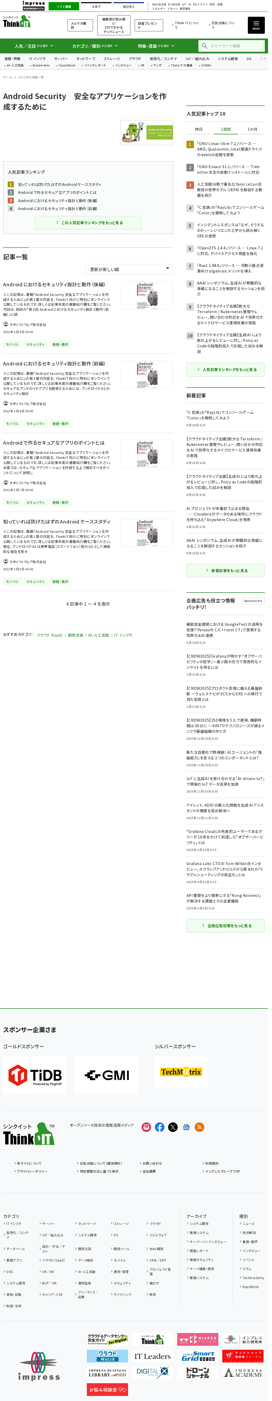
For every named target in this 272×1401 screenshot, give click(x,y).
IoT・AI (186, 4)
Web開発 (156, 1248)
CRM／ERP (158, 1260)
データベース (15, 1248)
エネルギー (158, 8)
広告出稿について (223, 25)
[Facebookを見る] (159, 1127)
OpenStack (67, 65)
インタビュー (123, 65)
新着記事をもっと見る (229, 570)
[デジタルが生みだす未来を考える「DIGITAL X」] (152, 1375)
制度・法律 (13, 1306)
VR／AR (48, 1271)
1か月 (253, 129)
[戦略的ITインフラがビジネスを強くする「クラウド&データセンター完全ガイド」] (107, 1341)
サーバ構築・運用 (202, 1268)
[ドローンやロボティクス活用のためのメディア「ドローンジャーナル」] (197, 1375)
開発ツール (122, 1248)
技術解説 (249, 1232)
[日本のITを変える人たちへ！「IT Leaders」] (152, 1358)
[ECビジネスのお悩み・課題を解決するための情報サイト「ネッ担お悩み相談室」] (107, 1392)
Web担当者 (159, 4)
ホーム (7, 77)
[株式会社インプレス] (39, 1366)
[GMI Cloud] (107, 1075)
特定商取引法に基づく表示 (99, 1171)
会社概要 (149, 1171)
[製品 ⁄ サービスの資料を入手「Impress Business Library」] (107, 1375)
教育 (153, 1294)
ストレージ (112, 58)
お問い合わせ (152, 1163)
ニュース (248, 1223)
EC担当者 (174, 4)
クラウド (135, 58)
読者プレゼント (147, 25)
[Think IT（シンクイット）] (28, 1141)
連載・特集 (13, 58)
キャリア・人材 (52, 1294)
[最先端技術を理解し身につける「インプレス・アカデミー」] (243, 1375)
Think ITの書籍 (182, 65)
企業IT (96, 6)
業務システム (199, 1232)
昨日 (199, 129)
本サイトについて (29, 1163)
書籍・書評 (250, 1241)
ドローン (172, 8)
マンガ (157, 65)
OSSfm (206, 65)
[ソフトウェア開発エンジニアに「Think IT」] (152, 1341)
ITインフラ (37, 58)
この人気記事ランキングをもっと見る (92, 222)
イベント (248, 1259)
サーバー (61, 58)
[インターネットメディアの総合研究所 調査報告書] (243, 1341)
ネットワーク (85, 58)
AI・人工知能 (15, 65)
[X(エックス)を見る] (173, 1127)
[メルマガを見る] (146, 1127)
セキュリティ (122, 1283)
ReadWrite (251, 1286)
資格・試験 (13, 1294)
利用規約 (212, 1163)
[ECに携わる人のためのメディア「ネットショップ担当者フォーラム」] (243, 1358)
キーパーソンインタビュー (208, 1241)
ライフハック (122, 1294)
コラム (247, 1268)
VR (142, 65)
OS (249, 58)
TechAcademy (253, 1277)
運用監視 (84, 1283)
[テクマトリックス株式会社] (181, 1072)
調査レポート (199, 1250)
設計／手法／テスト (53, 1248)
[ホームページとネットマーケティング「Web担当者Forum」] (197, 1341)
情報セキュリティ (201, 1259)
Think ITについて (186, 25)
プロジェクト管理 (160, 1271)
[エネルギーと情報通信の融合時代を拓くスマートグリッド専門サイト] (197, 1358)
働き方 (154, 1283)
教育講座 (185, 8)
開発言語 (75, 635)
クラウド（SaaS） (50, 635)
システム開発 (228, 58)
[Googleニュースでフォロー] (186, 1127)
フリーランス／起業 (88, 1294)
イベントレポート (95, 65)
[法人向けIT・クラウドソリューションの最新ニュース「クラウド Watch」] (107, 1358)
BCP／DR (49, 1283)
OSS (9, 1271)
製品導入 (129, 6)
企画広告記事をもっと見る (230, 925)
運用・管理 (121, 1271)
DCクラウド (200, 4)
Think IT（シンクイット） (28, 21)
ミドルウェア (158, 1235)
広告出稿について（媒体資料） (101, 1163)
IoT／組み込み (197, 58)
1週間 (226, 129)
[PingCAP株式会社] (35, 1075)
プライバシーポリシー (32, 1171)
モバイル (120, 1260)
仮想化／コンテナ (163, 58)
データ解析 (86, 1260)
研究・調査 (216, 4)
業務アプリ (14, 1260)
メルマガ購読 (78, 25)
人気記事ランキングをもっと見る (230, 369)
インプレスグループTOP (222, 1171)
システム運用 (15, 1283)
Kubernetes (41, 65)
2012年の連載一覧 (31, 77)
